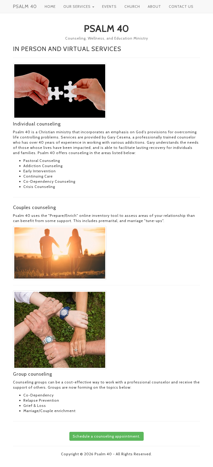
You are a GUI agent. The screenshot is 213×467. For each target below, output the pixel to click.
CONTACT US (181, 6)
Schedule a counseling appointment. (106, 436)
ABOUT (154, 6)
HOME (50, 6)
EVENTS (109, 6)
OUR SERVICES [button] (77, 6)
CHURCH (132, 6)
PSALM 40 (25, 6)
